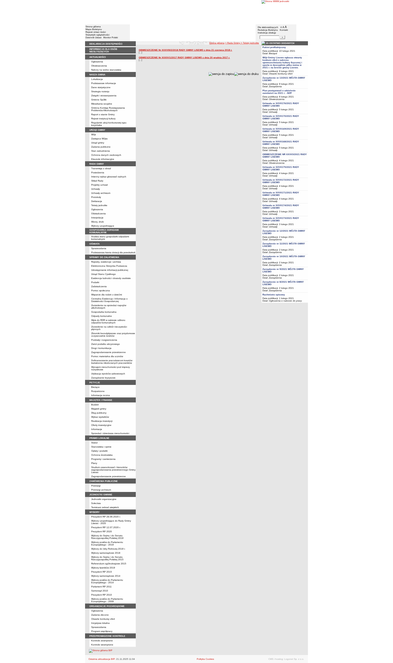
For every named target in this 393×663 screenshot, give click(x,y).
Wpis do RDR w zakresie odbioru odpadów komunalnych (108, 321)
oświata (94, 244)
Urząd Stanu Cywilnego (103, 274)
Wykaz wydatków (100, 417)
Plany (94, 463)
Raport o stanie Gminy (103, 114)
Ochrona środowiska (102, 455)
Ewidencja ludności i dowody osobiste (111, 278)
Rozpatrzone (98, 391)
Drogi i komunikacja (101, 348)
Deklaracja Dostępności (105, 44)
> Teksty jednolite (250, 43)
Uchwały (95, 189)
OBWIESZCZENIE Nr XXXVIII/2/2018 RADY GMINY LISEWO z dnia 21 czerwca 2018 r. (185, 50)
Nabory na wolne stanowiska (106, 70)
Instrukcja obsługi (267, 32)
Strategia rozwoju (100, 91)
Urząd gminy (97, 142)
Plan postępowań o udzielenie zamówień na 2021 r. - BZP (279, 91)
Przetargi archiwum (101, 490)
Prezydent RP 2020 (101, 531)
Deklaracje (96, 201)
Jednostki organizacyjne (103, 499)
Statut (94, 442)
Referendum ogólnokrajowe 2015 (108, 563)
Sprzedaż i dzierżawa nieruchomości (110, 433)
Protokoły (96, 197)
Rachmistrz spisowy (273, 294)
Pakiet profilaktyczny (274, 47)
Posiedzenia (97, 172)
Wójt (93, 134)
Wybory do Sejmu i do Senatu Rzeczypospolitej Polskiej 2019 (107, 536)
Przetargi (96, 485)
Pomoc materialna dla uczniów (107, 356)
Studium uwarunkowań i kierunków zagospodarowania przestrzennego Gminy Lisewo (113, 470)
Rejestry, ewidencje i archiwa (106, 262)
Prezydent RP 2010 (101, 595)
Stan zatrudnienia (100, 151)
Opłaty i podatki (99, 451)
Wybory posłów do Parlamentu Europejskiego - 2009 (107, 600)
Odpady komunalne (101, 316)
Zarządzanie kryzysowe (103, 377)
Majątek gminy (98, 408)
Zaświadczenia (99, 286)
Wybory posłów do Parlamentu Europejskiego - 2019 (107, 543)
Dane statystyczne (101, 87)
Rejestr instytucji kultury (103, 118)
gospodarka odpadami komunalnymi (104, 231)
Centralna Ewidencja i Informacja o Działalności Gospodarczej (109, 299)
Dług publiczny (98, 413)
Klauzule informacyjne (102, 159)
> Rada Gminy (233, 43)
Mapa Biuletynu (94, 29)
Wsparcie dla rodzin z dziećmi (106, 294)
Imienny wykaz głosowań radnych (108, 176)
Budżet (95, 404)
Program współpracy (101, 631)
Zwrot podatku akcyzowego (105, 344)
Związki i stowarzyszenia (103, 95)
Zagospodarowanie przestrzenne (108, 352)
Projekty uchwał (99, 185)
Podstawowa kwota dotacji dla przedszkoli (113, 252)
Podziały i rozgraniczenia (104, 340)
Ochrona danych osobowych (106, 155)
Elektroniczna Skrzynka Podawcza (109, 266)
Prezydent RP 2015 (101, 572)
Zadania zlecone (100, 615)
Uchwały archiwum (100, 193)
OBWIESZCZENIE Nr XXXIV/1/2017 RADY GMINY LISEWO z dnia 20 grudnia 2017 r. (184, 57)
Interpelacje (97, 217)
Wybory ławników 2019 (103, 567)
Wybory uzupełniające (102, 226)
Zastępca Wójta (99, 138)
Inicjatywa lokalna (100, 623)
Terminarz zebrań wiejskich (105, 507)
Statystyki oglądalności (97, 34)
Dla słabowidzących (268, 27)
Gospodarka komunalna (103, 312)
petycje (94, 382)
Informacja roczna (100, 395)
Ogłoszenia (97, 61)
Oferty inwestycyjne (101, 425)
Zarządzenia (275, 86)
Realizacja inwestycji (101, 421)
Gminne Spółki (98, 99)
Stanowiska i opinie (101, 446)
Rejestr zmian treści (96, 32)
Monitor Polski (110, 37)
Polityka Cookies (205, 659)
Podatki (95, 282)
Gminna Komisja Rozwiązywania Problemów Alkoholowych (108, 109)
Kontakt (284, 30)
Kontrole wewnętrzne (102, 644)
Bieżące (95, 387)
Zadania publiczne (101, 147)
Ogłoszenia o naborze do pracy (285, 301)
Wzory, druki (97, 221)
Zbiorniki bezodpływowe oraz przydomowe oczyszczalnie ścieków (113, 334)
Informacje (96, 429)
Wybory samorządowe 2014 (105, 576)
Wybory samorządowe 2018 (105, 553)
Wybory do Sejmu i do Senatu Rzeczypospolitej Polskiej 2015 (107, 558)
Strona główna (93, 26)
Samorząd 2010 (99, 590)
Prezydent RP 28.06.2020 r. (106, 516)
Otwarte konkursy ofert (103, 619)
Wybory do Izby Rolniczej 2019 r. (108, 549)
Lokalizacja (97, 79)
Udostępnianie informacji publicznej (109, 270)
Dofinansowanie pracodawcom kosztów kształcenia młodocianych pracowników (111, 361)
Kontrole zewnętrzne (102, 640)
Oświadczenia (98, 213)
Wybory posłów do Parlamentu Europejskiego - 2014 (107, 581)
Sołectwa (96, 503)
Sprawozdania (98, 248)
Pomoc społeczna (100, 290)
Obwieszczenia (99, 65)
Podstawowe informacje (103, 83)
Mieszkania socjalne (101, 103)
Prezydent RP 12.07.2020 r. (106, 527)
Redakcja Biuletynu (268, 30)
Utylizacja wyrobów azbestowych (108, 373)
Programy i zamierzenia (103, 459)
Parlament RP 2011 (101, 586)
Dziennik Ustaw (93, 37)
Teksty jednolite (99, 205)
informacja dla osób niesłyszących (103, 50)
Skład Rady (97, 180)
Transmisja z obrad (101, 168)
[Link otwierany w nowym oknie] (285, 12)
